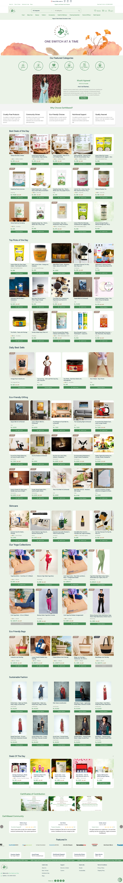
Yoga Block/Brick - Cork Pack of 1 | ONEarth (22, 576)
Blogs (31, 4)
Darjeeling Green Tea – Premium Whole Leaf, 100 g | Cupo (40, 223)
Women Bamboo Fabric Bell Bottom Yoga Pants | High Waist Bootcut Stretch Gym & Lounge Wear (100, 616)
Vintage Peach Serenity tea (18, 378)
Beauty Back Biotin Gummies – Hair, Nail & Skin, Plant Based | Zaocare (103, 334)
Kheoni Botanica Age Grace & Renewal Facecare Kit (39, 532)
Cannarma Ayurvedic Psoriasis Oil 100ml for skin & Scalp (61, 532)
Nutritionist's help (25, 4)
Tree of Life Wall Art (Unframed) (61, 489)
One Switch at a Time (14, 873)
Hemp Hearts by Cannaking (18, 223)
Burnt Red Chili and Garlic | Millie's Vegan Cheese (38, 299)
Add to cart (20, 197)
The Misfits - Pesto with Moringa (19, 332)
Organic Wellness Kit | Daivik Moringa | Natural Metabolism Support (103, 776)
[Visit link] (18, 845)
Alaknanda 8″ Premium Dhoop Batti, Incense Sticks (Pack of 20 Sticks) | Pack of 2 (103, 266)
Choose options (19, 164)
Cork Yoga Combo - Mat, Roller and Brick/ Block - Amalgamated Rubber (74, 576)
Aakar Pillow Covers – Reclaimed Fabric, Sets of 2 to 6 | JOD (61, 265)
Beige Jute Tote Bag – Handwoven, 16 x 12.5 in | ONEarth (80, 659)
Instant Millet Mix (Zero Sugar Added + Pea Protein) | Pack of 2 (19, 265)
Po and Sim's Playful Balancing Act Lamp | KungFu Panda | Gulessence (18, 457)
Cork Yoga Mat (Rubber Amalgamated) (73, 615)
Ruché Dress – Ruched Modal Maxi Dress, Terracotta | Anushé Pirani (61, 738)
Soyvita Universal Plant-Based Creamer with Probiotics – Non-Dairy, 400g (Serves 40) (61, 334)
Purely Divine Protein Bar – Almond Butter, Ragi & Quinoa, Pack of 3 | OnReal (39, 157)
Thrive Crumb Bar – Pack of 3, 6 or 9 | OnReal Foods (61, 156)
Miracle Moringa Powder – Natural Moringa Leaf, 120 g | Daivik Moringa (102, 224)
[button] (121, 826)
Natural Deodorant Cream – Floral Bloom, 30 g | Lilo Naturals (103, 299)
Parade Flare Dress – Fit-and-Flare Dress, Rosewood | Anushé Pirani (19, 738)
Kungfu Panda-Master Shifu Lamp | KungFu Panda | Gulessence (39, 491)
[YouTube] (63, 881)
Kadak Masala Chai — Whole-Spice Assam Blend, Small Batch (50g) (40, 190)
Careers (62, 870)
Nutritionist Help (45, 873)
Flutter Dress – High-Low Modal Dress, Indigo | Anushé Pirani (19, 703)
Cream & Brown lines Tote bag (60, 657)
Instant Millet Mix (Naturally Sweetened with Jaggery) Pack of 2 (82, 224)
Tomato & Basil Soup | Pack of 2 (40, 332)
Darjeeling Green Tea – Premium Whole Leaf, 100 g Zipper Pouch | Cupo (61, 190)
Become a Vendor (65, 867)
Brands (80, 867)
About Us (11, 4)
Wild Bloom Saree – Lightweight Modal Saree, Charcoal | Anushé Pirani (82, 704)
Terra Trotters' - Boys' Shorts (97, 378)
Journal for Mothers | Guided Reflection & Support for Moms (103, 490)
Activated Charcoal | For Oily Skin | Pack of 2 (81, 265)
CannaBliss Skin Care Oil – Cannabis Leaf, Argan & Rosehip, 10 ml (82, 533)
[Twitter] (58, 881)
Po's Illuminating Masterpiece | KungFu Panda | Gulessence (82, 456)
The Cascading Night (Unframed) (82, 421)
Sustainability (82, 870)
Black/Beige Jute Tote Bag (102, 657)
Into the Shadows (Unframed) (39, 455)
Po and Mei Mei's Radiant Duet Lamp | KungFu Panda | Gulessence (103, 423)
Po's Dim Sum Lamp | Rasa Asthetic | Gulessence (59, 456)
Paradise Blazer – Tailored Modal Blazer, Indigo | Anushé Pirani (82, 737)
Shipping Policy (101, 870)
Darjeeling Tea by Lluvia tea (17, 189)
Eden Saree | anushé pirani (59, 703)
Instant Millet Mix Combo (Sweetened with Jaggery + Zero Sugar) (103, 157)
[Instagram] (61, 881)
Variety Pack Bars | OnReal (17, 155)
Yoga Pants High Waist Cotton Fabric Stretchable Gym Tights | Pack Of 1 (99, 576)
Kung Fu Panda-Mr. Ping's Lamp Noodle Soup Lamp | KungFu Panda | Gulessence (19, 491)
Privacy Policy (101, 867)
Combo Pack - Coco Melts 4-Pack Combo (60, 775)
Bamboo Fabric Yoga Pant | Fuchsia (46, 615)
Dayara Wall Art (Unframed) (81, 298)
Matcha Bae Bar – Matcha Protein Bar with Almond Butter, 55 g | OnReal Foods (82, 157)
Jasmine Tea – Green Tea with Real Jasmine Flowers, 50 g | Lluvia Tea (81, 190)
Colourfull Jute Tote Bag (17, 657)
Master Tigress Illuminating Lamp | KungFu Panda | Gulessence (103, 456)
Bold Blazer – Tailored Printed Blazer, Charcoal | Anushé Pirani (103, 737)
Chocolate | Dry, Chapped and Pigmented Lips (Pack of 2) (60, 299)
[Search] (79, 10)
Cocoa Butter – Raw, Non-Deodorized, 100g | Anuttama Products (60, 224)
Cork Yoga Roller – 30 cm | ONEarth (20, 615)
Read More (83, 98)
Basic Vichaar (17, 4)
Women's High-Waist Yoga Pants (45, 576)
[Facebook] (55, 881)
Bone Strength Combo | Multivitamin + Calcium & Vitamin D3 (80, 334)
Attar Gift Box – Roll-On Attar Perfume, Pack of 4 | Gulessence (82, 776)
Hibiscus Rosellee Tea (100, 189)
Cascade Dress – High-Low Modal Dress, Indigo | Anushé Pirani (39, 704)
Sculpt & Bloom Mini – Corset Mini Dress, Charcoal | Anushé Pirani (39, 738)
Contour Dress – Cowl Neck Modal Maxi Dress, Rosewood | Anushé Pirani (103, 704)
